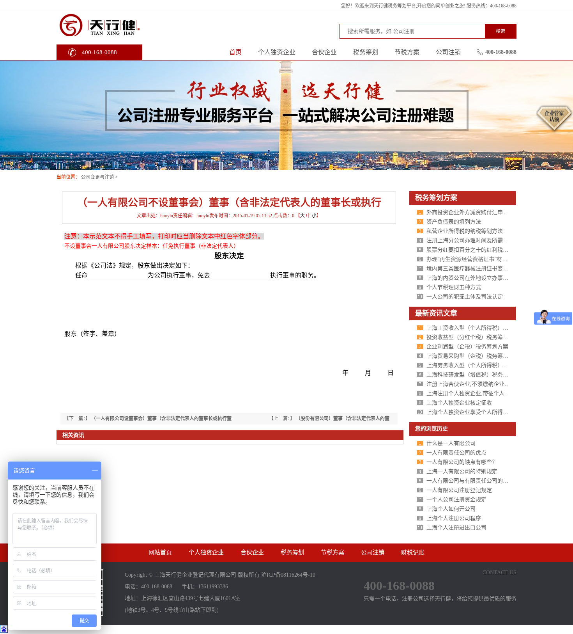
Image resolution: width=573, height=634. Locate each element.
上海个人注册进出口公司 (456, 528)
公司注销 (448, 52)
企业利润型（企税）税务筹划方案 (467, 347)
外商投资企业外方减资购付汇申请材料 (472, 212)
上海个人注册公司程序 (453, 518)
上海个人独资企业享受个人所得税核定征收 (478, 412)
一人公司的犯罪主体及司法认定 (464, 297)
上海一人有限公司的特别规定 (461, 471)
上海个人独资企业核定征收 (459, 403)
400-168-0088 (99, 52)
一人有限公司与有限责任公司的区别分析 (475, 481)
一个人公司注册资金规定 (456, 500)
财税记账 (412, 552)
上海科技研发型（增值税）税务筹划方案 (475, 375)
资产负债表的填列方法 (453, 222)
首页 (235, 52)
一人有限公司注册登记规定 (459, 490)
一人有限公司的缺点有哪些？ (461, 462)
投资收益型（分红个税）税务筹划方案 (472, 337)
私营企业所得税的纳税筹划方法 (464, 231)
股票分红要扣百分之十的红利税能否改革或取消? (484, 250)
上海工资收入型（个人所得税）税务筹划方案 (481, 328)
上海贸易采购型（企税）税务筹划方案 (472, 356)
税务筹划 (365, 52)
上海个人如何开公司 (451, 509)
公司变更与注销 (97, 177)
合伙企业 (324, 52)
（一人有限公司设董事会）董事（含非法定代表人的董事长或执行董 (161, 418)
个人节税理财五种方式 (453, 287)
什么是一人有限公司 (451, 443)
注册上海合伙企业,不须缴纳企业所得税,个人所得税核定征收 (498, 384)
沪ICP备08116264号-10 (288, 575)
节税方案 (406, 52)
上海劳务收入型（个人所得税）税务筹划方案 (481, 365)
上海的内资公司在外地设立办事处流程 (472, 278)
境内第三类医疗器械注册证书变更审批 (472, 269)
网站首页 (160, 552)
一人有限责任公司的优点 (456, 453)
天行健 (115, 24)
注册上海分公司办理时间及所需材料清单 (475, 240)
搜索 (500, 31)
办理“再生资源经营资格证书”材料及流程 (475, 259)
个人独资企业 (276, 52)
